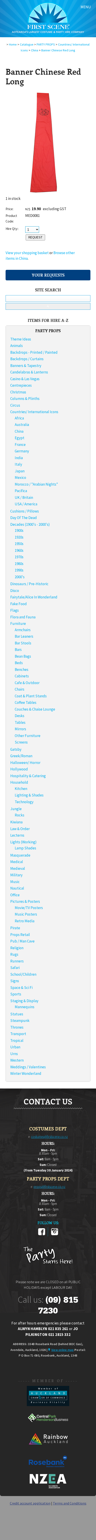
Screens (21, 742)
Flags (14, 610)
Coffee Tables (25, 702)
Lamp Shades (25, 848)
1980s (19, 563)
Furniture (18, 623)
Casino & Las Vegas (25, 378)
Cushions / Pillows (24, 511)
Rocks (19, 815)
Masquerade (20, 855)
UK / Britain (24, 497)
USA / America (26, 504)
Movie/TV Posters (29, 907)
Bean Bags (23, 656)
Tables (20, 722)
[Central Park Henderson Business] (48, 1426)
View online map (62, 1350)
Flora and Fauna (22, 617)
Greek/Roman (21, 755)
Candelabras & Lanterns (29, 372)
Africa (19, 418)
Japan (20, 471)
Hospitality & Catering (28, 775)
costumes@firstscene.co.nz (49, 1136)
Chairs (19, 689)
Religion (16, 947)
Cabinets (22, 676)
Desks (19, 715)
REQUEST (35, 237)
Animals (16, 345)
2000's (20, 576)
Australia (22, 424)
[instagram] (54, 1234)
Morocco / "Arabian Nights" (36, 484)
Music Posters (26, 914)
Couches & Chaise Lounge (35, 709)
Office (15, 894)
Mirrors (20, 728)
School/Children (23, 974)
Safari (15, 967)
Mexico (20, 477)
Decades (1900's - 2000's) (30, 524)
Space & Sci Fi (21, 987)
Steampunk (19, 1020)
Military (16, 875)
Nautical (17, 888)
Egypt (19, 437)
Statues (16, 1014)
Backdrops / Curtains (27, 358)
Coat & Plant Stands (31, 696)
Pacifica (21, 490)
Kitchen (21, 788)
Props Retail (20, 934)
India (19, 457)
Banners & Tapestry (25, 365)
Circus (15, 405)
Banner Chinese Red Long (58, 50)
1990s (19, 570)
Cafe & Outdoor (27, 682)
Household (19, 782)
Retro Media (24, 920)
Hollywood (19, 769)
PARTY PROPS (46, 44)
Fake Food (18, 603)
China (34, 50)
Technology (24, 801)
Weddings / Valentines (28, 1066)
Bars (18, 649)
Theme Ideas (20, 339)
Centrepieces (21, 385)
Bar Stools (23, 643)
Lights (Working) (23, 842)
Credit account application (30, 1503)
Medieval (17, 868)
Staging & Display (24, 1000)
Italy (18, 464)
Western (17, 1060)
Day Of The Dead (23, 517)
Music (15, 881)
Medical (16, 861)
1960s (19, 550)
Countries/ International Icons (34, 411)
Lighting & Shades (29, 795)
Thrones (16, 1027)
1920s (19, 537)
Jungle (16, 808)
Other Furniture (27, 735)
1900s (19, 530)
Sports (15, 994)
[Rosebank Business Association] (48, 1470)
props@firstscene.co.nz (49, 1186)
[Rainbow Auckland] (48, 1448)
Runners (17, 961)
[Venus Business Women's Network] (48, 1487)
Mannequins (24, 1006)
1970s (19, 556)
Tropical (16, 1040)
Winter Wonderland (25, 1073)
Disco (14, 590)
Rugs (14, 954)
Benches (21, 669)
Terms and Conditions (69, 1503)
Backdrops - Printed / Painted (34, 352)
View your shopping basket (27, 252)
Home (13, 44)
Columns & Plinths (25, 398)
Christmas (18, 392)
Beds (19, 662)
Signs (14, 980)
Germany (22, 451)
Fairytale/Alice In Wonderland (33, 597)
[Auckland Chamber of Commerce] (48, 1405)
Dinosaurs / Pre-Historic (29, 583)
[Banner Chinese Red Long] (43, 194)
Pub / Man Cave (22, 941)
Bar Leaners (24, 636)
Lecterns (17, 835)
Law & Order (20, 828)
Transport (18, 1033)
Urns (14, 1053)
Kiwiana (16, 822)
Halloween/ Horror (25, 762)
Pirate (15, 927)
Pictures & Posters (25, 901)
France (20, 444)
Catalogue (26, 44)
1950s (19, 543)
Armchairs (23, 629)
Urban (15, 1047)
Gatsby (15, 749)
